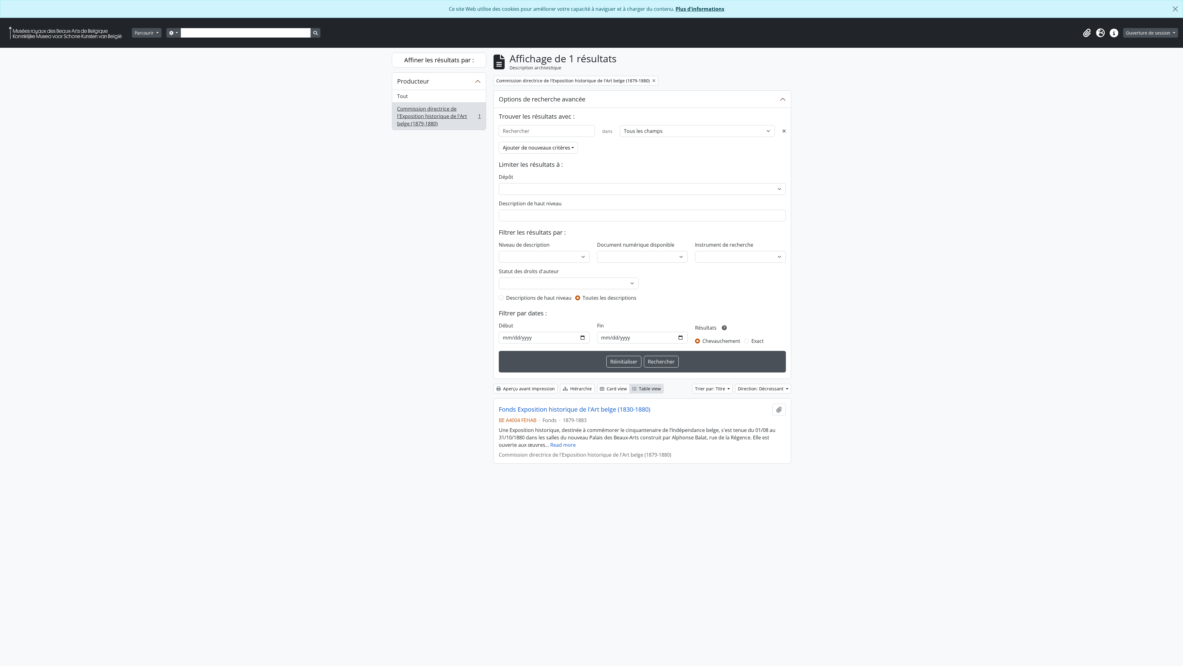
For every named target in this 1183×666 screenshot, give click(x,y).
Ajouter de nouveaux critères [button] (536, 147)
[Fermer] (1175, 9)
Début (506, 325)
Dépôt (506, 177)
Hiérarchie (580, 389)
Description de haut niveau (530, 203)
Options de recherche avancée (542, 99)
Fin (600, 325)
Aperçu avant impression (528, 389)
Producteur (413, 81)
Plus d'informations (700, 9)
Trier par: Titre (710, 389)
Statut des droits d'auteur (529, 271)
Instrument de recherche (724, 244)
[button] (1087, 33)
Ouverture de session (1149, 33)
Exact (757, 341)
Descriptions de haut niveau (538, 297)
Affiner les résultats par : (439, 60)
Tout (402, 96)
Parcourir (145, 33)
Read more (563, 445)
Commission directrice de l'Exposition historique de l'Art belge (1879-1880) (439, 116)
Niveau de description (524, 244)
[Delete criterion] (784, 131)
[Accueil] (68, 32)
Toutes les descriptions (609, 297)
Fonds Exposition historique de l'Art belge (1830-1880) (574, 409)
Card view (616, 389)
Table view (649, 389)
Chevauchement (721, 341)
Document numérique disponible (635, 244)
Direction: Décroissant (761, 389)
